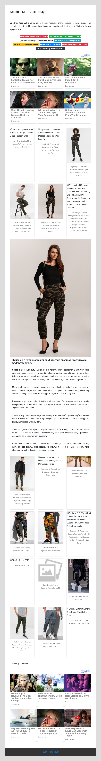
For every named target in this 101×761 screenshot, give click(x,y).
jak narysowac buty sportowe (67, 40)
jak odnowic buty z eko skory (74, 44)
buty (57, 752)
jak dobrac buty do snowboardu (50, 48)
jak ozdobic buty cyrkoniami (26, 44)
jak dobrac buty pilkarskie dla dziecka (37, 40)
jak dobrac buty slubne (50, 44)
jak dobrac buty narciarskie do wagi (65, 36)
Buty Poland (48, 752)
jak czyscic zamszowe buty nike (34, 36)
